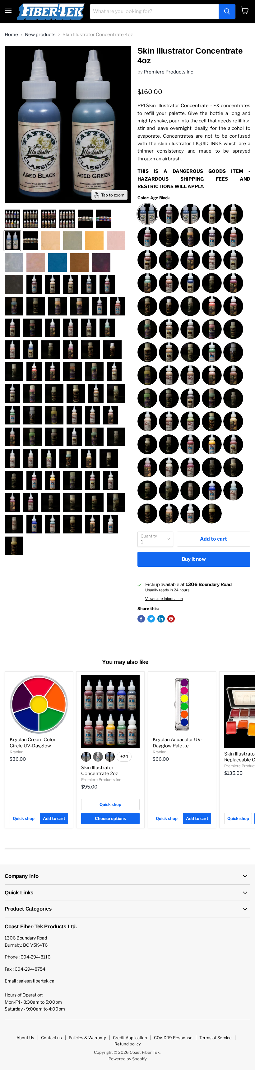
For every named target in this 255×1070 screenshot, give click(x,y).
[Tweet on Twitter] (151, 619)
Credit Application (130, 1037)
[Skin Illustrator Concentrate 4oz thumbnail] (30, 219)
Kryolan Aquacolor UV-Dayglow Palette (177, 743)
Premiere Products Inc (168, 72)
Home (11, 34)
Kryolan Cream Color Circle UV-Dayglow (33, 743)
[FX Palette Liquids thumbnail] (12, 219)
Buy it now (194, 559)
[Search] (227, 11)
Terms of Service (215, 1037)
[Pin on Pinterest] (171, 619)
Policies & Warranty (87, 1037)
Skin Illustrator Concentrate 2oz (99, 771)
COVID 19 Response (173, 1037)
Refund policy (127, 1043)
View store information (164, 599)
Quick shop (24, 818)
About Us (25, 1037)
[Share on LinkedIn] (161, 619)
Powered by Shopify (128, 1058)
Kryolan (16, 752)
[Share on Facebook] (141, 619)
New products (40, 34)
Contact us (51, 1037)
